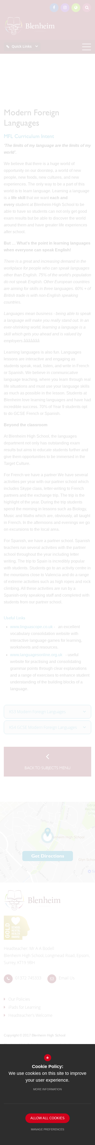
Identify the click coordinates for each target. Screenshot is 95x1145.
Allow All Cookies (47, 1118)
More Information (47, 1089)
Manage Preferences (47, 1129)
